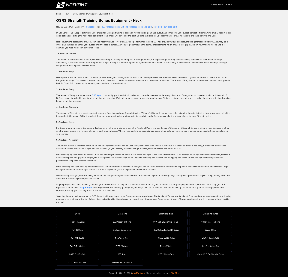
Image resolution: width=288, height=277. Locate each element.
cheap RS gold (86, 187)
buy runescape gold (111, 27)
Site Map (175, 273)
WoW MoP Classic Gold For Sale (166, 222)
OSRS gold (97, 95)
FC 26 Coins (122, 214)
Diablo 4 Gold (210, 230)
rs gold (148, 27)
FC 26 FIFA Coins (77, 222)
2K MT (77, 214)
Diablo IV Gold (166, 246)
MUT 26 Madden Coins (210, 222)
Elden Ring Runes (210, 214)
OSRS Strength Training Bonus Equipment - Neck (93, 14)
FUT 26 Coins (77, 230)
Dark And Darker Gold (210, 246)
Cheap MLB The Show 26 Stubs (210, 254)
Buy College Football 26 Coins (166, 230)
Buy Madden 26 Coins (122, 222)
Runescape (90, 27)
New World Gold (122, 238)
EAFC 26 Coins (122, 246)
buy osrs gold (170, 27)
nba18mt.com (138, 273)
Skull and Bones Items (122, 230)
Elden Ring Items (166, 214)
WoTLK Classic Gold (210, 238)
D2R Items (122, 254)
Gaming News (216, 4)
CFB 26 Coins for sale (77, 262)
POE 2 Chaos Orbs (166, 254)
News (67, 14)
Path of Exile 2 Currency (122, 262)
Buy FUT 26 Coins (77, 246)
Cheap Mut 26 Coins (166, 238)
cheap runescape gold (132, 27)
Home (229, 4)
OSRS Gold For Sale (77, 254)
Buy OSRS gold (77, 238)
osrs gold (157, 27)
